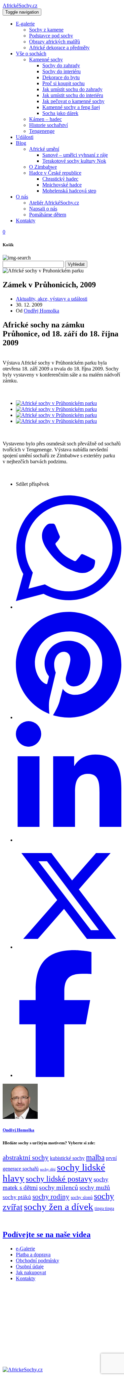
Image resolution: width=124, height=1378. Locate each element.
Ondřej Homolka (41, 311)
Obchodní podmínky (37, 1260)
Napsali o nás (43, 208)
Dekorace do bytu (61, 77)
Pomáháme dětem (47, 214)
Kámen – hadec (45, 119)
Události (24, 137)
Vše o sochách (31, 53)
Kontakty (25, 220)
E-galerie (25, 24)
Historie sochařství (48, 125)
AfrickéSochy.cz (20, 5)
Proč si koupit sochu (63, 83)
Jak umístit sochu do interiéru (72, 95)
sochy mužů (94, 1187)
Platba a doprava (33, 1254)
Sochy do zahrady (61, 65)
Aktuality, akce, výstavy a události (51, 299)
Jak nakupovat (31, 1272)
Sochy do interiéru (61, 71)
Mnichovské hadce (62, 185)
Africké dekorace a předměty (59, 47)
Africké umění (44, 149)
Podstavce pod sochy (51, 35)
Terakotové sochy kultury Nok (74, 161)
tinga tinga (104, 1208)
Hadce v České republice (55, 173)
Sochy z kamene (46, 29)
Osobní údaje (30, 1266)
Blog (21, 143)
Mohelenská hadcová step (69, 191)
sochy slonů (82, 1197)
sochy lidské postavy (59, 1179)
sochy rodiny (50, 1196)
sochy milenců (58, 1187)
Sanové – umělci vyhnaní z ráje (75, 155)
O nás (22, 197)
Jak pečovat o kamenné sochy (73, 101)
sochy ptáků (17, 1197)
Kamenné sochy (46, 59)
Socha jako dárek (60, 113)
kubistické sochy (67, 1158)
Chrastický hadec (60, 179)
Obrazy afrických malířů (54, 41)
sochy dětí (48, 1169)
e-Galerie (25, 1248)
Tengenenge (42, 131)
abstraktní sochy (26, 1157)
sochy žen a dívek (58, 1206)
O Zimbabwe (43, 167)
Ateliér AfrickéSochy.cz (54, 202)
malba (95, 1157)
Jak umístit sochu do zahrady (72, 89)
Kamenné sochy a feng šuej (71, 107)
